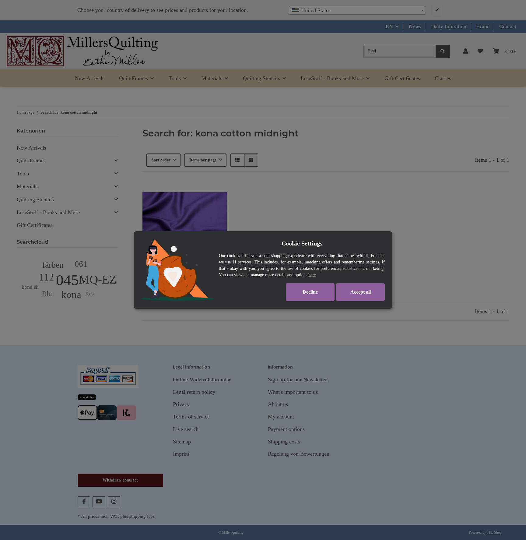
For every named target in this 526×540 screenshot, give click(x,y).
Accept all (360, 292)
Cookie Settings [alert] (302, 243)
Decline (310, 292)
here (312, 275)
